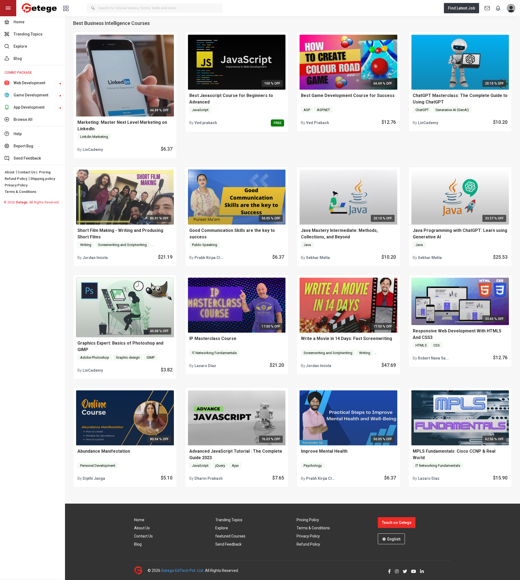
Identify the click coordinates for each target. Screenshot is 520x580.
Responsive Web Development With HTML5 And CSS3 (457, 334)
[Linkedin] (420, 570)
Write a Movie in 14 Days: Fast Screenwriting (346, 338)
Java (307, 245)
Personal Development (97, 466)
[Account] (509, 8)
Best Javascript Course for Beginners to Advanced (231, 99)
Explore (221, 528)
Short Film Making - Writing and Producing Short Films (120, 233)
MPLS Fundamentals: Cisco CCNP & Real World (454, 454)
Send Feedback (228, 544)
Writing (85, 245)
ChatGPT (422, 110)
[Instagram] (395, 570)
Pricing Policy (308, 520)
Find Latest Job (461, 8)
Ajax (235, 466)
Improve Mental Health (324, 451)
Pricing (45, 172)
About (9, 172)
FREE (277, 123)
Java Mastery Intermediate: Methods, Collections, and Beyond (339, 233)
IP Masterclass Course (212, 338)
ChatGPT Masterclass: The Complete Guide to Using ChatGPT (460, 99)
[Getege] (141, 570)
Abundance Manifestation (103, 451)
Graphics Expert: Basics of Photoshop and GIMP (120, 346)
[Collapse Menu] (8, 8)
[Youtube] (411, 570)
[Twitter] (403, 570)
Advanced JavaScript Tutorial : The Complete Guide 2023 (235, 454)
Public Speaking (204, 245)
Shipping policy (42, 179)
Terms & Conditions (20, 192)
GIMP (151, 357)
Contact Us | (27, 172)
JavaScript (200, 110)
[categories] (66, 8)
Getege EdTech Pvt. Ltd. (182, 570)
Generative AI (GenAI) (452, 110)
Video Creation (165, 245)
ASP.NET (323, 110)
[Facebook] (387, 570)
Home (139, 520)
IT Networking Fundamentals (214, 353)
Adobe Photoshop (94, 357)
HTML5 (421, 345)
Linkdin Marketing (94, 137)
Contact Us (143, 536)
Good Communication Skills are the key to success (232, 233)
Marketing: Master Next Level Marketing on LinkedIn (122, 125)
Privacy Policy (16, 185)
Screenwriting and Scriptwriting (122, 245)
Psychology (313, 466)
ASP (307, 110)
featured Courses (230, 536)
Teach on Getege (396, 522)
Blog (138, 544)
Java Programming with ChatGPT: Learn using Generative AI (460, 233)
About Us (142, 528)
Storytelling (386, 353)
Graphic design (128, 357)
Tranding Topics (228, 520)
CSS (436, 345)
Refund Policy (16, 179)
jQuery (220, 466)
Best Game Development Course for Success (348, 95)
